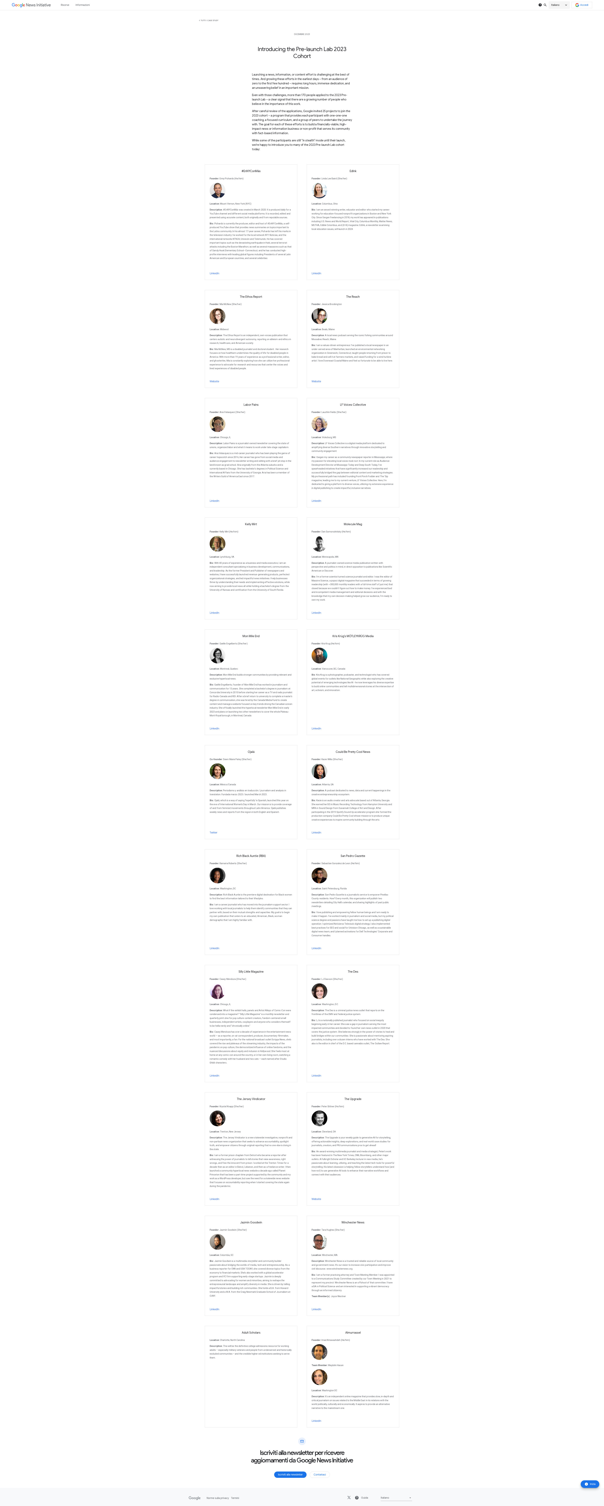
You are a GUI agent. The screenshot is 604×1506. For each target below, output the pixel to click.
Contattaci (320, 1474)
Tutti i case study (209, 20)
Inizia (590, 1484)
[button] (559, 5)
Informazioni (83, 5)
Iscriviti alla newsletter (290, 1474)
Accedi (584, 5)
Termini (235, 1498)
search (545, 5)
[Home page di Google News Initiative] (31, 5)
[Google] (195, 1498)
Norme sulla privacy (218, 1498)
